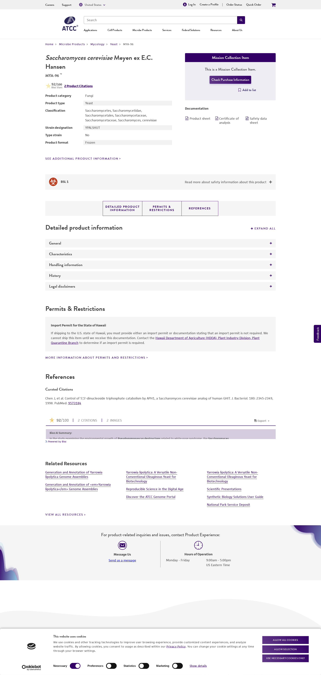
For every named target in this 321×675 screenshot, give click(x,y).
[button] (241, 20)
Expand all (265, 228)
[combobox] (160, 20)
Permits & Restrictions (161, 208)
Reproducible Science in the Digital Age (155, 489)
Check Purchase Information (230, 79)
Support (67, 5)
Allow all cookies (285, 640)
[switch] (111, 666)
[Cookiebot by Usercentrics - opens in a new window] (31, 668)
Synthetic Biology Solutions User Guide (235, 497)
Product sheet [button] (200, 118)
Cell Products (115, 30)
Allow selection (285, 649)
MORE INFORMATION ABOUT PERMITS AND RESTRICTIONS (95, 357)
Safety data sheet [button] (258, 120)
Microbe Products (142, 30)
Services (166, 30)
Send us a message (122, 560)
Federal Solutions (191, 30)
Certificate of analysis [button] (229, 120)
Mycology (97, 44)
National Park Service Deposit (228, 505)
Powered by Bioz (56, 441)
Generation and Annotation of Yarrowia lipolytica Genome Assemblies (73, 474)
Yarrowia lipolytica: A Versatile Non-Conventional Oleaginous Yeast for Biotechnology (151, 476)
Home (49, 44)
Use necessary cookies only (285, 658)
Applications (90, 30)
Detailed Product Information (122, 208)
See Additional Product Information (81, 158)
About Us (237, 30)
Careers (49, 5)
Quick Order (253, 4)
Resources (215, 30)
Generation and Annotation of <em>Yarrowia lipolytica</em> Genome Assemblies (78, 487)
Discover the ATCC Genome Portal (150, 497)
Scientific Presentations (224, 489)
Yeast (114, 44)
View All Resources (64, 514)
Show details (198, 666)
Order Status (234, 4)
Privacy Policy (176, 646)
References (200, 208)
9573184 (74, 403)
